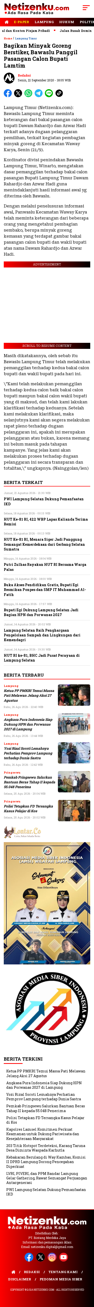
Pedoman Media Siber (61, 1279)
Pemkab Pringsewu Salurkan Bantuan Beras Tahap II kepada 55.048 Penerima (29, 782)
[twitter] (41, 1260)
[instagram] (53, 1260)
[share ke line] (50, 96)
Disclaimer (19, 1279)
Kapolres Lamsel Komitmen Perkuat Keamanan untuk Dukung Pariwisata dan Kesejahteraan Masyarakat (42, 1134)
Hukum (66, 22)
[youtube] (64, 1260)
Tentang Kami (63, 1272)
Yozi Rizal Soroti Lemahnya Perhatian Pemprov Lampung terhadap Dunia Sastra (28, 753)
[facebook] (30, 1260)
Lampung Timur (26, 38)
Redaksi (24, 75)
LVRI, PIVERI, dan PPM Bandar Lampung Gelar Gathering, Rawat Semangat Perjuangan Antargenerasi (46, 1178)
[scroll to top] (87, 1277)
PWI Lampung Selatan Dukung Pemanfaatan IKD (46, 1191)
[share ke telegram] (39, 96)
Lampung (44, 22)
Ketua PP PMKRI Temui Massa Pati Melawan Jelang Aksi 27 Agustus (29, 695)
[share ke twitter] (19, 96)
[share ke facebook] (9, 96)
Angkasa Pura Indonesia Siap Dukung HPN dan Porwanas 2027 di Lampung (28, 724)
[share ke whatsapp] (29, 96)
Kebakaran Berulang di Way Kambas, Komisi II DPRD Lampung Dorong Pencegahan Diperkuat (46, 1162)
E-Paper (21, 22)
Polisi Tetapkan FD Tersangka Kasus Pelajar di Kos (28, 808)
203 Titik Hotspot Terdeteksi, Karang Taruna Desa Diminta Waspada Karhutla (45, 1148)
